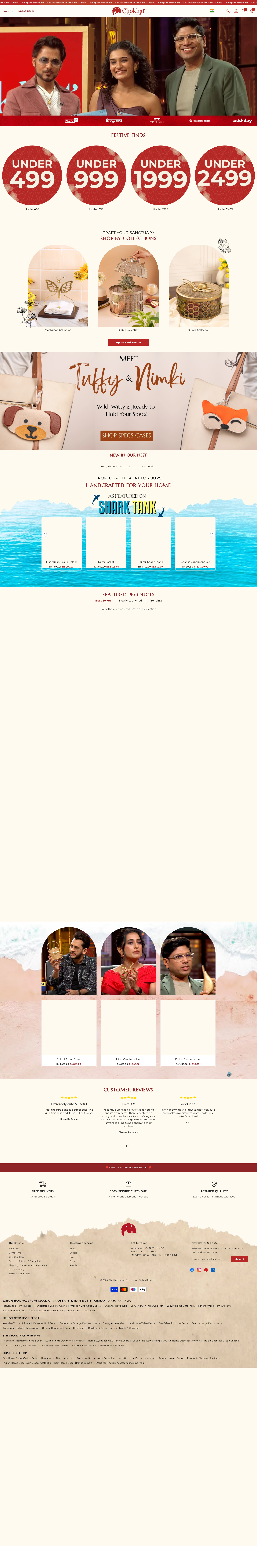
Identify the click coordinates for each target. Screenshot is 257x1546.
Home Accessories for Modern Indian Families (98, 1345)
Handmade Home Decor (17, 1305)
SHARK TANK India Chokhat (147, 1305)
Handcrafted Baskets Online (51, 1305)
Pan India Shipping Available (203, 1358)
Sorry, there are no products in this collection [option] (128, 466)
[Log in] (236, 11)
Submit (239, 1259)
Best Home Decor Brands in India (73, 1362)
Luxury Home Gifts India (181, 1305)
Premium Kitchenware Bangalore (96, 1358)
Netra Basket (106, 562)
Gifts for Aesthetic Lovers (54, 1345)
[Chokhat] (32, 175)
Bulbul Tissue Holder (188, 1059)
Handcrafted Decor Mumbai (57, 1358)
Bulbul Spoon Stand (150, 562)
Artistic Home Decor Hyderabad (137, 1358)
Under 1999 (160, 209)
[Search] (228, 11)
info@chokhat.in (149, 1251)
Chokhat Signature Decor (81, 1310)
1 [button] (125, 110)
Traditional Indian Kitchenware (21, 1328)
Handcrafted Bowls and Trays (90, 1328)
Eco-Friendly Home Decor (173, 1323)
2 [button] (128, 110)
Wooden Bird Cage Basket (85, 1305)
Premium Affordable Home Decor (22, 1340)
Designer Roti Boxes (44, 1323)
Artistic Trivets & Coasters (124, 1328)
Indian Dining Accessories (109, 1323)
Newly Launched (130, 600)
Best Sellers (103, 600)
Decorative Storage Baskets (75, 1323)
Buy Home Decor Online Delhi (20, 1358)
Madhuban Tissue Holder (61, 562)
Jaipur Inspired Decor (171, 1358)
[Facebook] (192, 1270)
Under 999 (96, 209)
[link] (59, 120)
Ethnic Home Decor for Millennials (65, 1340)
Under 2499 (225, 209)
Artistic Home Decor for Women (181, 1340)
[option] (128, 89)
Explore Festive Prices (128, 342)
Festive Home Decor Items (207, 1323)
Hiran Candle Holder (128, 1059)
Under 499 (32, 209)
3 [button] (132, 110)
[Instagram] (199, 1270)
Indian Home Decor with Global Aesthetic (27, 1362)
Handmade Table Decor (141, 1323)
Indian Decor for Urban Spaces (221, 1340)
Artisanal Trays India (115, 1305)
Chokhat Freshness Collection (46, 1310)
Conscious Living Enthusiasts (19, 1345)
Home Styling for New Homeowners (108, 1340)
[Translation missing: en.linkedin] (213, 1270)
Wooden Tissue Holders (16, 1323)
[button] (4, 66)
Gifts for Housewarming (146, 1340)
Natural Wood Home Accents (215, 1305)
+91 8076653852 (154, 1248)
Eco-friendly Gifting (14, 1310)
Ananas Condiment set (195, 562)
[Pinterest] (206, 1270)
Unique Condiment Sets (56, 1328)
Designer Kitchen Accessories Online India (120, 1362)
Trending (155, 600)
